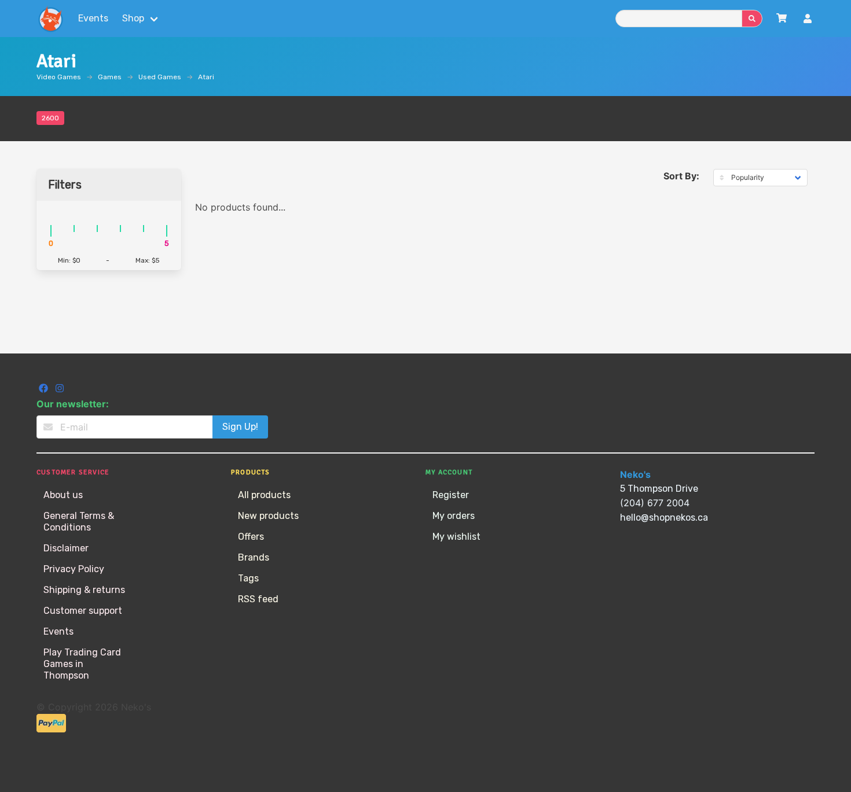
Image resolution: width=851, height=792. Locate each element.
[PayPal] (51, 729)
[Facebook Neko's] (44, 389)
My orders (453, 515)
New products (268, 515)
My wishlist (456, 536)
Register (450, 494)
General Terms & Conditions (78, 521)
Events (93, 18)
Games (110, 77)
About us (63, 494)
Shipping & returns (84, 589)
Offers (251, 536)
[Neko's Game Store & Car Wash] (50, 18)
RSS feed (258, 599)
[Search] (752, 18)
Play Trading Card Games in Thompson (82, 664)
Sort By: (681, 176)
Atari (206, 77)
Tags (248, 578)
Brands (253, 557)
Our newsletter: (72, 404)
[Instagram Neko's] (60, 389)
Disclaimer (66, 548)
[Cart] (781, 18)
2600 (50, 118)
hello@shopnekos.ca (664, 517)
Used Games (159, 77)
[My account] (808, 19)
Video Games (58, 77)
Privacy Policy (73, 568)
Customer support (82, 610)
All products (264, 494)
